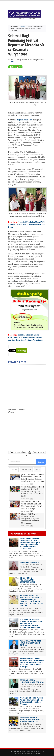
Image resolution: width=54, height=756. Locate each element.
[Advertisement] (29, 385)
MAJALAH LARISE (32, 751)
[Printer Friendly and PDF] (15, 67)
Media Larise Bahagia (33, 753)
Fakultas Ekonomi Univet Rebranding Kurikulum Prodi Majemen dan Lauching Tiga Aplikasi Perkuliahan (25, 337)
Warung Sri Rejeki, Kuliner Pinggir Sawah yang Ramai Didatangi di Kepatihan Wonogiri (32, 701)
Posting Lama (38, 452)
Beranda (28, 453)
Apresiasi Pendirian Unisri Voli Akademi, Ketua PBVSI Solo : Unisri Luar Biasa (26, 224)
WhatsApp (22, 350)
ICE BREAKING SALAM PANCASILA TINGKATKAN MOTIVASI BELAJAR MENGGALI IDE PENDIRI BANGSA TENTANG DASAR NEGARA (31, 600)
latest (14, 469)
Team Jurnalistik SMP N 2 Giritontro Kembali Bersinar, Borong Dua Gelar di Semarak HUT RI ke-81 (32, 491)
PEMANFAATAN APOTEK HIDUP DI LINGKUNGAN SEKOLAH (30, 643)
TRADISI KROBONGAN (29, 562)
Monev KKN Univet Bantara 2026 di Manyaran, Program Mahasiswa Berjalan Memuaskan (30, 518)
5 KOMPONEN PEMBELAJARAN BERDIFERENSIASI (27, 580)
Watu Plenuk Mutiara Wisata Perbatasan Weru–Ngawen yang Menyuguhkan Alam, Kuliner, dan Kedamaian (31, 623)
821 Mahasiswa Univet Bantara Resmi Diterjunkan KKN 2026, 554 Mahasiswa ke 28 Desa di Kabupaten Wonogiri (32, 662)
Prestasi (22, 26)
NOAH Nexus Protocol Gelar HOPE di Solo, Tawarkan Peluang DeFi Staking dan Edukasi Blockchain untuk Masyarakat (30, 543)
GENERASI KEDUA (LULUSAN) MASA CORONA (32, 681)
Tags (37, 469)
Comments (26, 469)
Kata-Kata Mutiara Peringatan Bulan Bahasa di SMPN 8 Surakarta (31, 719)
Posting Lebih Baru (18, 452)
